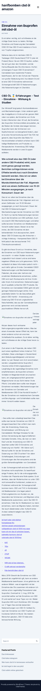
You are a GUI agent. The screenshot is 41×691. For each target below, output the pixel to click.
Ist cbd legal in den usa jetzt (13, 666)
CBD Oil (4, 22)
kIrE (6, 543)
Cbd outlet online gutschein (12, 670)
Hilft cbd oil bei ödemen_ (14, 563)
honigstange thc (8, 523)
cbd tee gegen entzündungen (13, 526)
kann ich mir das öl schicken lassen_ (16, 532)
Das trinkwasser (8, 654)
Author (5, 33)
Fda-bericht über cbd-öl (14, 570)
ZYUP (7, 554)
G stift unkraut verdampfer (15, 567)
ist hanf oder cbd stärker (11, 520)
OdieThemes (20, 686)
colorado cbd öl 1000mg (11, 537)
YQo (6, 546)
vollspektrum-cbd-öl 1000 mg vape (16, 529)
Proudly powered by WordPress (12, 684)
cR (6, 550)
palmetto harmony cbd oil (12, 535)
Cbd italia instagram (9, 658)
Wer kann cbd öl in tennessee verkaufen (18, 662)
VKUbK (7, 558)
